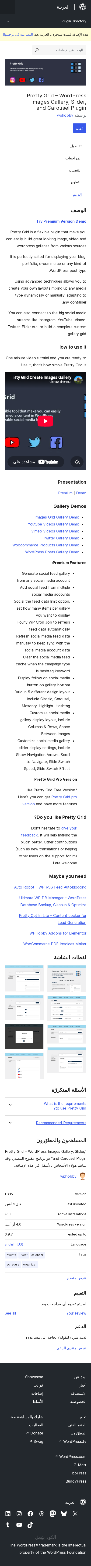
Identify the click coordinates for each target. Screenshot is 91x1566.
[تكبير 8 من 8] (37, 1059)
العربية (70, 1502)
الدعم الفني (77, 1425)
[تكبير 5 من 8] (37, 971)
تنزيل (79, 128)
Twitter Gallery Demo (61, 538)
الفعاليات (36, 1425)
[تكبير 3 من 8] (80, 1031)
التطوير (75, 182)
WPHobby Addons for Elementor (57, 933)
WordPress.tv (72, 1441)
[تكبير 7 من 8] (37, 1030)
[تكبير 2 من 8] (80, 1002)
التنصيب (75, 170)
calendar (37, 1255)
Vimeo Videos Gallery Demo (55, 531)
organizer (30, 1264)
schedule (13, 1264)
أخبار (82, 1385)
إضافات (37, 1393)
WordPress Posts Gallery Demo (52, 552)
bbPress (79, 1473)
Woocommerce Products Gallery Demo (45, 545)
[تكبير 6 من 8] (37, 1001)
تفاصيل (75, 146)
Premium (65, 493)
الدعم (77, 194)
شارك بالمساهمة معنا (26, 1416)
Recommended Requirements (61, 1123)
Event (24, 1255)
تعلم (83, 1416)
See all (10, 1313)
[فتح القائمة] (7, 7)
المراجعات (73, 158)
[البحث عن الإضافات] (37, 50)
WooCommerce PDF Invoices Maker (54, 944)
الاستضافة (78, 1393)
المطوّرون (78, 1433)
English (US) (14, 1244)
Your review (76, 1313)
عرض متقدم (76, 1277)
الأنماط (37, 1401)
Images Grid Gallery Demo (57, 517)
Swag (36, 1441)
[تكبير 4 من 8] (80, 1053)
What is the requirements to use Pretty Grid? (65, 1105)
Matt (79, 1465)
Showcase (34, 1376)
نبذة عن (80, 1376)
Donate (34, 1433)
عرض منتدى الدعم (71, 1348)
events (11, 1255)
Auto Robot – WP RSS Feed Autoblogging (50, 887)
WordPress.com (70, 1456)
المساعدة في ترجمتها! (18, 34)
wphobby (65, 115)
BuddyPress (76, 1481)
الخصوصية (78, 1401)
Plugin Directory (74, 21)
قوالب (38, 1385)
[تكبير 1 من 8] (80, 971)
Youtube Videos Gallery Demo (53, 524)
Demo (81, 493)
